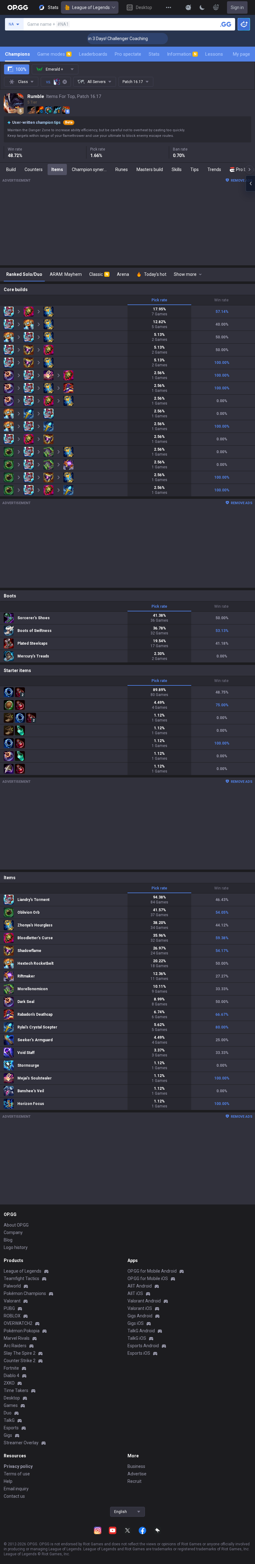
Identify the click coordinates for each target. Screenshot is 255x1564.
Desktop (12, 1397)
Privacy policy (18, 1466)
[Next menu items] (249, 169)
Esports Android (143, 1345)
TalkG (9, 1420)
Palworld (12, 1285)
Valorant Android (144, 1300)
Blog (8, 1239)
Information (182, 54)
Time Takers (16, 1390)
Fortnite (11, 1368)
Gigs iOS (136, 1323)
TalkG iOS (137, 1338)
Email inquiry (16, 1488)
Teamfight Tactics (21, 1278)
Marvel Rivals (17, 1338)
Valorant (12, 1300)
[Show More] (188, 7)
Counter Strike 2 (19, 1360)
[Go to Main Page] (17, 7)
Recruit (134, 1481)
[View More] (168, 7)
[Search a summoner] (225, 24)
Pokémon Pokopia (21, 1330)
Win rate (221, 300)
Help (8, 1481)
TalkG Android (141, 1330)
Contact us (14, 1496)
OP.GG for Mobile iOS (148, 1278)
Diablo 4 (11, 1375)
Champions (17, 54)
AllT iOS (135, 1293)
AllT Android (140, 1285)
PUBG (9, 1308)
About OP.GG (16, 1225)
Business (136, 1466)
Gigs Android (140, 1315)
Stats (154, 54)
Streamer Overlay (21, 1442)
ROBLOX (12, 1315)
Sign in (237, 7)
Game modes (53, 54)
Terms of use (17, 1473)
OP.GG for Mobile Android (152, 1271)
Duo (8, 1412)
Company (13, 1232)
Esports (11, 1427)
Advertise (137, 1473)
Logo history (16, 1247)
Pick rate (159, 300)
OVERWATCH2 (18, 1323)
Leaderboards (93, 54)
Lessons (214, 54)
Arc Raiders (15, 1345)
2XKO (9, 1383)
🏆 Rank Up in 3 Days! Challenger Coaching (91, 38)
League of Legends (91, 7)
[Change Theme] (202, 7)
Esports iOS (139, 1353)
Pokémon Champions (25, 1293)
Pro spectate (128, 54)
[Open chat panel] (250, 183)
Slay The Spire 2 (19, 1353)
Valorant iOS (140, 1308)
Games (11, 1405)
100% (21, 69)
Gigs (8, 1435)
